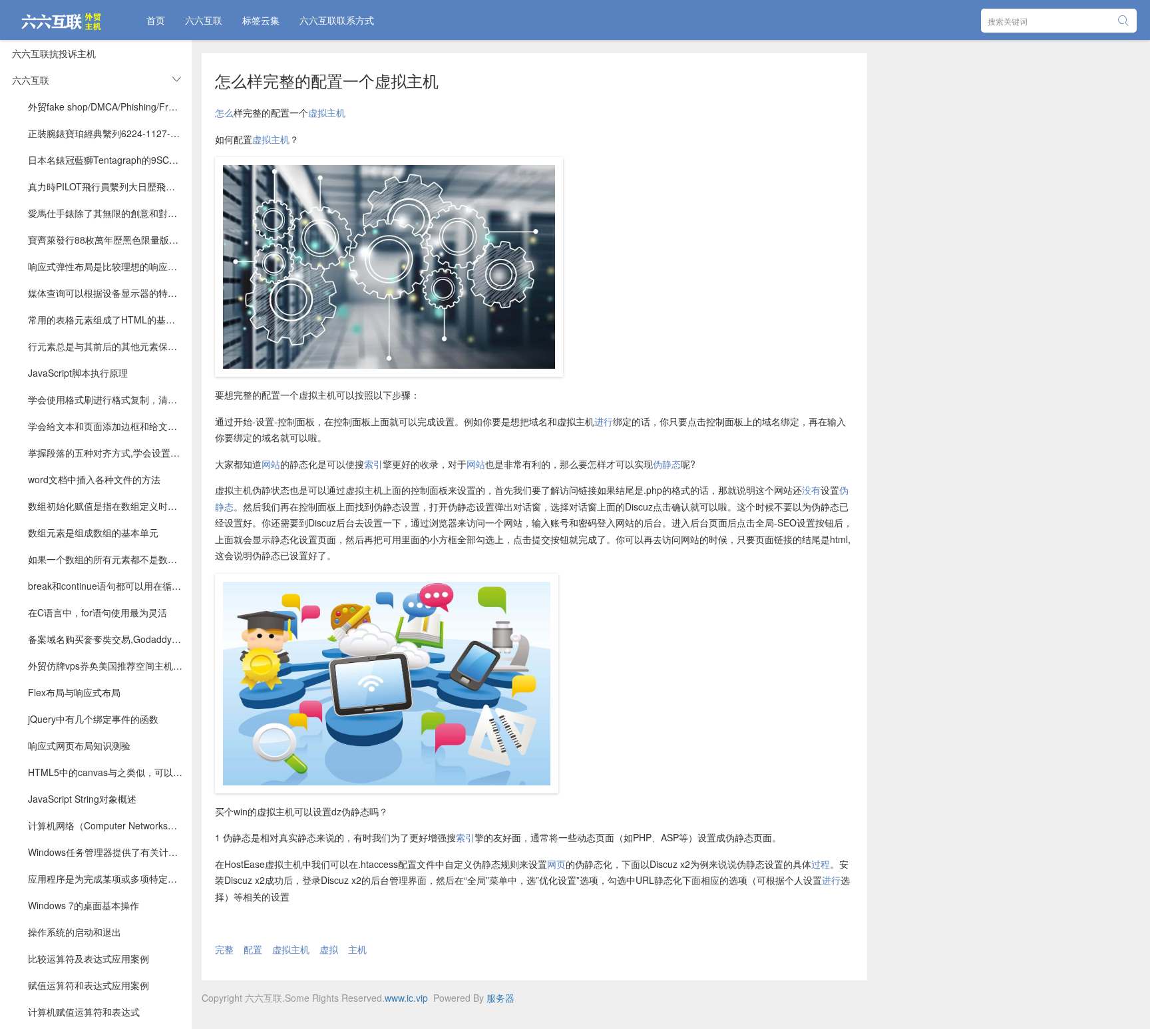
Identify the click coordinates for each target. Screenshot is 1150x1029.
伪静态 (667, 464)
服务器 (500, 997)
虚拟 (328, 949)
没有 (811, 490)
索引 (373, 464)
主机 (357, 949)
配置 (253, 949)
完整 (224, 949)
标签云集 (261, 20)
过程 (820, 864)
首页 (155, 20)
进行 (603, 421)
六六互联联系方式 (336, 20)
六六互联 (203, 20)
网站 (271, 464)
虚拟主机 (326, 112)
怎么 (224, 112)
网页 (556, 864)
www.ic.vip (406, 997)
